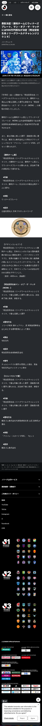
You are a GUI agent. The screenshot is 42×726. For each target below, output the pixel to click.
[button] (31, 7)
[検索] (37, 7)
